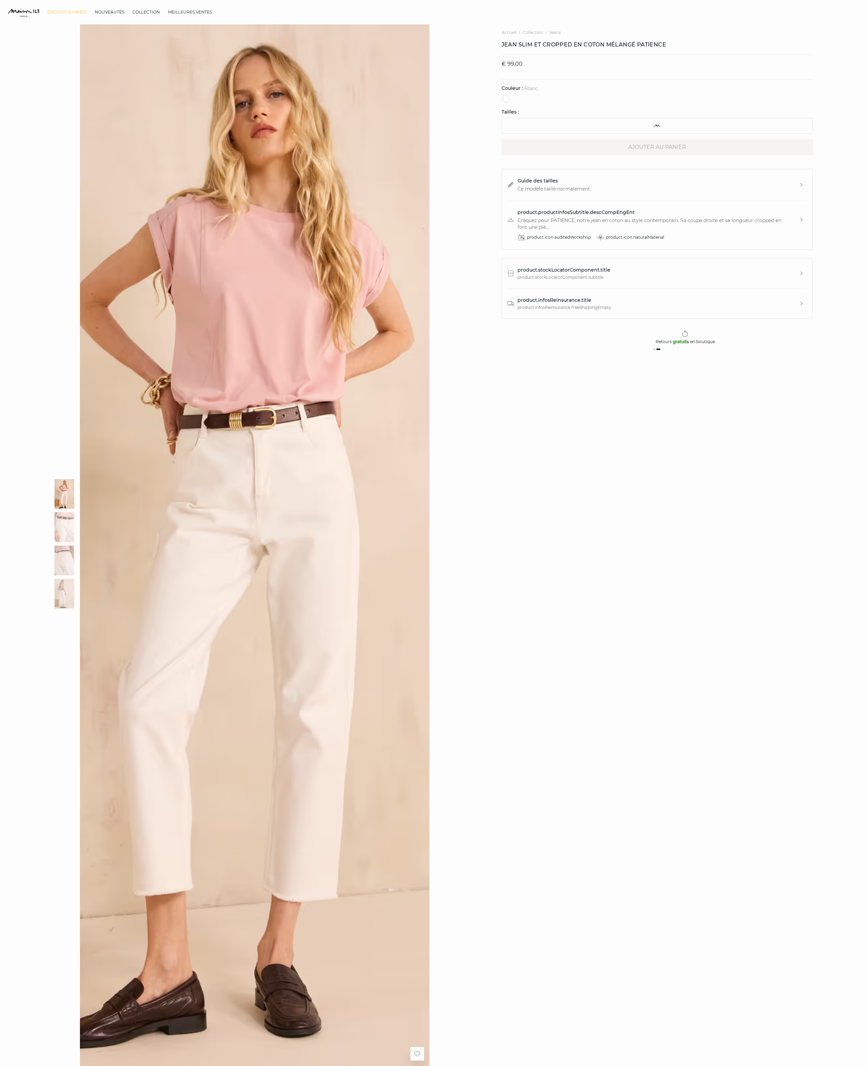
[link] (67, 12)
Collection (533, 32)
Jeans (555, 32)
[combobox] (657, 126)
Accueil (509, 32)
